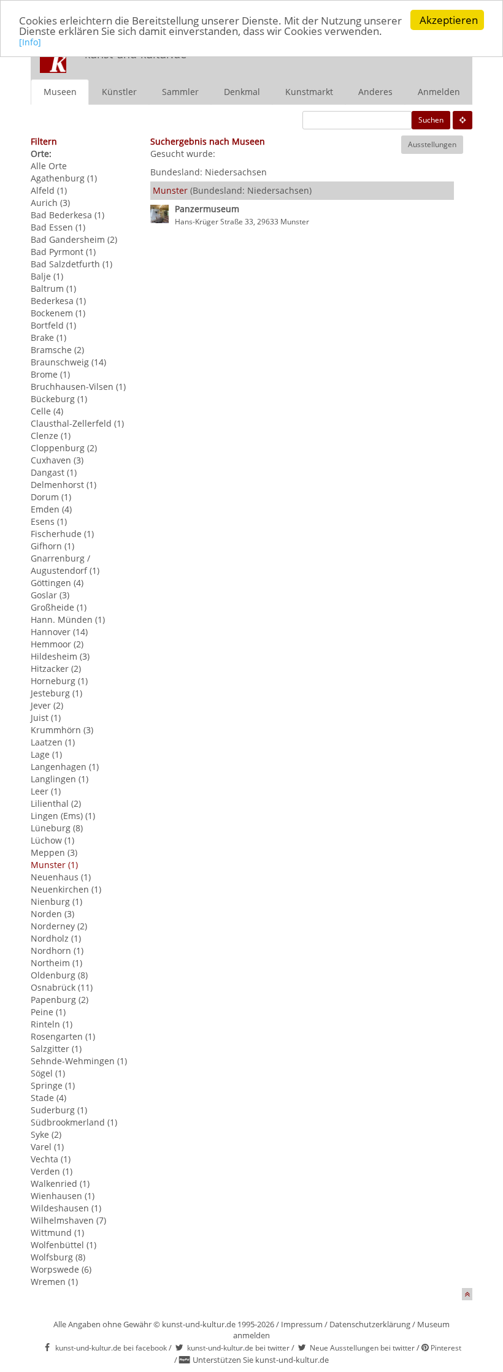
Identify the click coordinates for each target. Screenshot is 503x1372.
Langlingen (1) (59, 779)
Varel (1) (47, 1147)
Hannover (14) (59, 632)
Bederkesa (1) (58, 301)
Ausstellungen (432, 144)
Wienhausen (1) (62, 1196)
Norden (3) (52, 914)
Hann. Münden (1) (68, 619)
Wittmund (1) (57, 1232)
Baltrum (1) (53, 288)
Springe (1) (53, 1085)
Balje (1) (47, 276)
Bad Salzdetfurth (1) (71, 264)
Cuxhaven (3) (57, 460)
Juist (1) (46, 717)
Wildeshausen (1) (66, 1208)
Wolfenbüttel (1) (63, 1245)
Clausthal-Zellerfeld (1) (77, 423)
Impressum (302, 1324)
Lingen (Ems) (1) (63, 815)
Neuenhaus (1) (61, 877)
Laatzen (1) (53, 742)
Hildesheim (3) (60, 656)
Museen (60, 91)
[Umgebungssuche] (462, 120)
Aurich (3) (50, 202)
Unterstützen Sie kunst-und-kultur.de (261, 1359)
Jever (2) (47, 705)
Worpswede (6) (61, 1269)
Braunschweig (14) (68, 362)
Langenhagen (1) (65, 766)
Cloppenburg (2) (64, 448)
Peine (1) (48, 1012)
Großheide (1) (58, 607)
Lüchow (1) (52, 840)
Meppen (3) (54, 852)
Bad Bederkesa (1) (67, 215)
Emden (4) (51, 509)
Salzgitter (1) (56, 1048)
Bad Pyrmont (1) (63, 251)
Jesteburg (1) (56, 693)
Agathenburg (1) (64, 178)
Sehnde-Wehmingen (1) (79, 1061)
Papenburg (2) (59, 999)
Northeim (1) (56, 963)
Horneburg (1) (59, 681)
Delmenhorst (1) (63, 484)
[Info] (30, 42)
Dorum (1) (51, 497)
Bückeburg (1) (59, 399)
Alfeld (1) (49, 190)
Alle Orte (49, 166)
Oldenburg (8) (59, 975)
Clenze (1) (51, 435)
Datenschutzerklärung (369, 1324)
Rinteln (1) (51, 1024)
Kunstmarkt (309, 91)
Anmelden (439, 91)
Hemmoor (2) (57, 644)
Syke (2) (46, 1134)
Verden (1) (51, 1171)
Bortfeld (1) (53, 325)
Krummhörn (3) (62, 730)
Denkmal (242, 91)
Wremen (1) (54, 1281)
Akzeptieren (449, 20)
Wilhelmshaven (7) (68, 1220)
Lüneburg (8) (57, 828)
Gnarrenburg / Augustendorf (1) (65, 564)
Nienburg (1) (56, 901)
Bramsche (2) (57, 350)
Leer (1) (46, 791)
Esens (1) (49, 521)
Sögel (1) (48, 1073)
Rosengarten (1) (63, 1036)
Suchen (430, 120)
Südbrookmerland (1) (74, 1122)
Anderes (375, 91)
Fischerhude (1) (62, 533)
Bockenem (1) (58, 313)
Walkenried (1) (60, 1183)
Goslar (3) (50, 595)
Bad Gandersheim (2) (74, 239)
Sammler (180, 91)
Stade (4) (48, 1097)
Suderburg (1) (59, 1110)
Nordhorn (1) (57, 950)
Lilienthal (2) (56, 803)
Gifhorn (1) (52, 546)
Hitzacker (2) (56, 668)
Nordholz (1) (56, 938)
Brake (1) (48, 337)
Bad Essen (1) (58, 227)
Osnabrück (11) (62, 987)
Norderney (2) (59, 926)
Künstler (119, 91)
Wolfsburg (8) (58, 1257)
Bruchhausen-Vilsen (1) (78, 386)
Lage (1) (46, 754)
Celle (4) (47, 411)
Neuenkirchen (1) (66, 889)
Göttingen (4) (57, 583)
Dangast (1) (54, 472)
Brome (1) (50, 374)
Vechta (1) (51, 1159)
